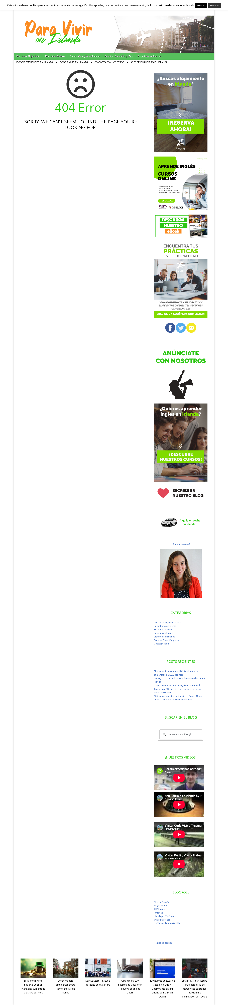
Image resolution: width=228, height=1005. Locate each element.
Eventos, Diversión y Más (118, 56)
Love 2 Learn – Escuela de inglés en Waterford (177, 685)
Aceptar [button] (201, 5)
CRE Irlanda (159, 909)
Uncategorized (161, 643)
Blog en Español (162, 902)
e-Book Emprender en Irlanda (34, 62)
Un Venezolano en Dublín (167, 923)
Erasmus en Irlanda (163, 633)
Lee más (214, 5)
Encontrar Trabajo (55, 56)
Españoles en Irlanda (149, 56)
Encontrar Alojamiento (28, 56)
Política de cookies (163, 942)
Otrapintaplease (162, 919)
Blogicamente (161, 905)
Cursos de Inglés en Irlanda (84, 56)
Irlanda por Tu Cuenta (165, 916)
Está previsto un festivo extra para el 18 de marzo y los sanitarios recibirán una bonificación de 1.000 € (194, 988)
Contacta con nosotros (109, 62)
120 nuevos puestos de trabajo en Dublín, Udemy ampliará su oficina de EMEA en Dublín (162, 988)
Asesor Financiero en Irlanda (149, 62)
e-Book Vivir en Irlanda (73, 62)
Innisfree (158, 912)
